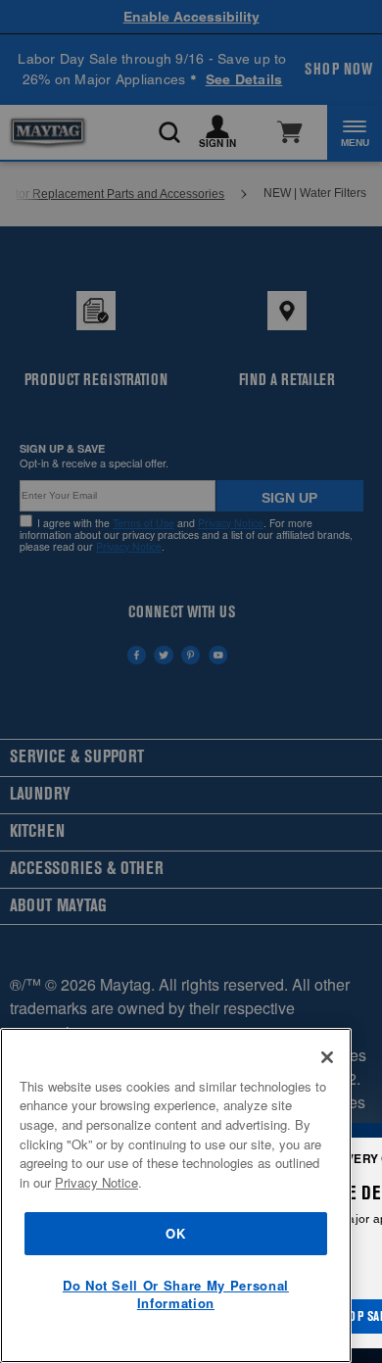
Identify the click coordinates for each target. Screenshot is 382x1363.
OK (175, 1233)
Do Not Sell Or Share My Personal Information (176, 1294)
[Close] (327, 1057)
